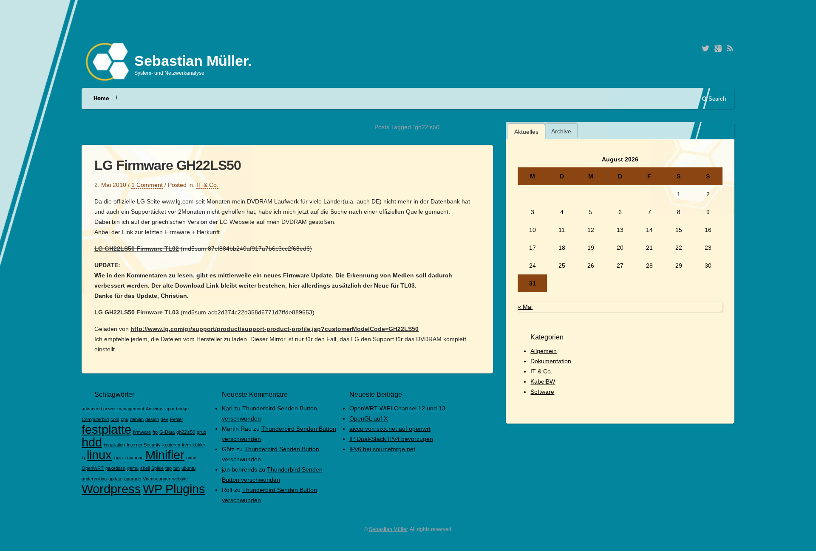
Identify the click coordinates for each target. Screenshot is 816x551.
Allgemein (543, 351)
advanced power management (113, 408)
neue (191, 457)
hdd (92, 442)
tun (176, 468)
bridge (182, 408)
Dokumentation (550, 361)
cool (114, 419)
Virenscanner (156, 478)
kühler (199, 444)
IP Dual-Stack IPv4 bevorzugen (391, 438)
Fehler (176, 419)
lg (83, 457)
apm (169, 408)
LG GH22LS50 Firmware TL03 (136, 312)
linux (99, 455)
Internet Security (144, 444)
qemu (133, 468)
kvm (186, 444)
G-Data (167, 432)
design (152, 419)
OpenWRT (93, 468)
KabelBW (542, 381)
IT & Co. (207, 184)
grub (201, 432)
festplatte (106, 429)
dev (164, 419)
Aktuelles (526, 131)
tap (168, 468)
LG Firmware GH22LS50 (167, 165)
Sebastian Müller (388, 529)
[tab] (526, 131)
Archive (561, 131)
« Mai (525, 306)
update (115, 478)
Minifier (164, 455)
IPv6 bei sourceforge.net (382, 449)
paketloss (115, 468)
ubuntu (188, 468)
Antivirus (155, 408)
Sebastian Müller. (193, 61)
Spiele (157, 468)
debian (137, 419)
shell (145, 468)
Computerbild (95, 419)
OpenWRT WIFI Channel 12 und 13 (397, 408)
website (180, 478)
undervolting (94, 478)
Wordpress (111, 489)
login (118, 457)
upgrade (132, 478)
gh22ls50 (185, 432)
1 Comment (147, 184)
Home (101, 98)
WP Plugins (174, 489)
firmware (142, 432)
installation (114, 444)
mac (139, 457)
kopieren (171, 444)
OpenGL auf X (368, 418)
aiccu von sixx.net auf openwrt (390, 428)
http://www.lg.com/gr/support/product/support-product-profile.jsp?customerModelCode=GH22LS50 (274, 328)
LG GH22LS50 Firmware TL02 (136, 248)
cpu (124, 419)
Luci (129, 457)
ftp (155, 432)
